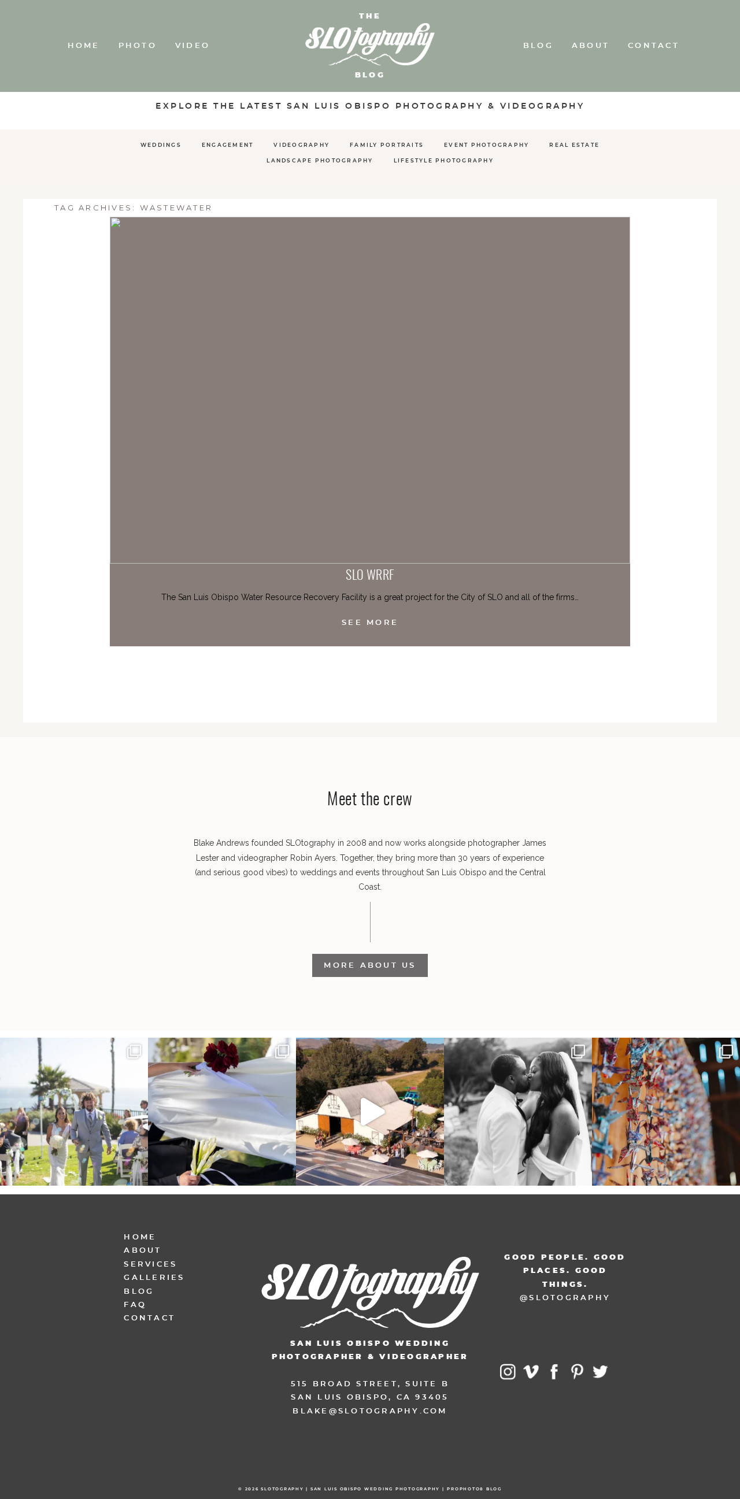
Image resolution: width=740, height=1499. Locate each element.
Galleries (154, 1278)
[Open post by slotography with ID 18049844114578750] (370, 1112)
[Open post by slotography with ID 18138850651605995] (222, 1112)
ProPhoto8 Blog (474, 1489)
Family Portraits (387, 145)
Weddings (161, 145)
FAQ (135, 1305)
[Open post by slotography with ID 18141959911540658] (518, 1112)
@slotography (565, 1298)
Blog (538, 46)
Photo (138, 46)
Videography (301, 145)
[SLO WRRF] (370, 390)
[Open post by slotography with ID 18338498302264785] (74, 1112)
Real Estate (574, 145)
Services (150, 1264)
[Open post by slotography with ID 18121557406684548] (666, 1112)
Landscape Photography (320, 161)
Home (84, 46)
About (590, 46)
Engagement (228, 145)
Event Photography (486, 145)
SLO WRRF (370, 575)
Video (192, 46)
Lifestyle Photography (444, 161)
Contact (653, 46)
